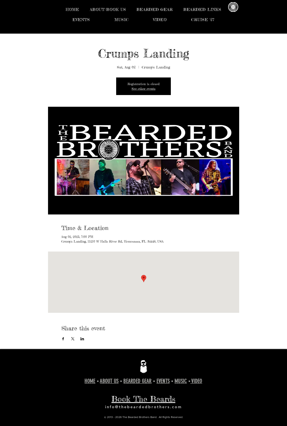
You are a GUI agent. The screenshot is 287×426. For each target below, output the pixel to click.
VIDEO (196, 381)
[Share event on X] (73, 338)
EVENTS (163, 381)
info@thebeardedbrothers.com (143, 407)
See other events (143, 89)
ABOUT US (109, 381)
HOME (90, 381)
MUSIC (181, 381)
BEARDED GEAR (137, 381)
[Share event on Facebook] (63, 338)
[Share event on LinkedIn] (82, 338)
